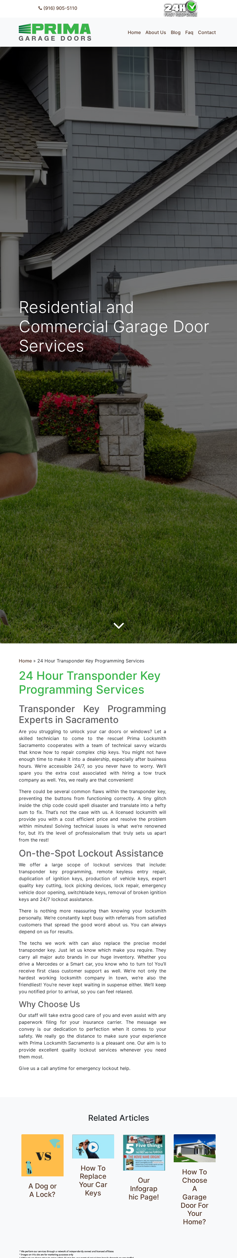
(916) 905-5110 (59, 8)
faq (189, 32)
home (134, 32)
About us (155, 32)
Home (25, 661)
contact (207, 32)
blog (176, 32)
